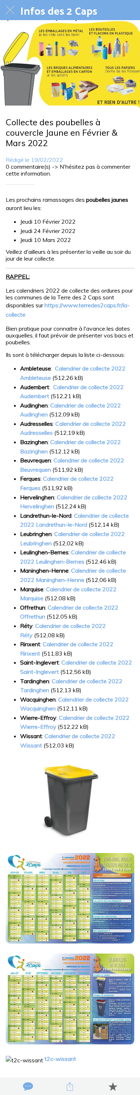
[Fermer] (10, 10)
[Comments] (27, 1086)
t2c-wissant (60, 1058)
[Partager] (70, 1086)
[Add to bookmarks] (112, 1086)
